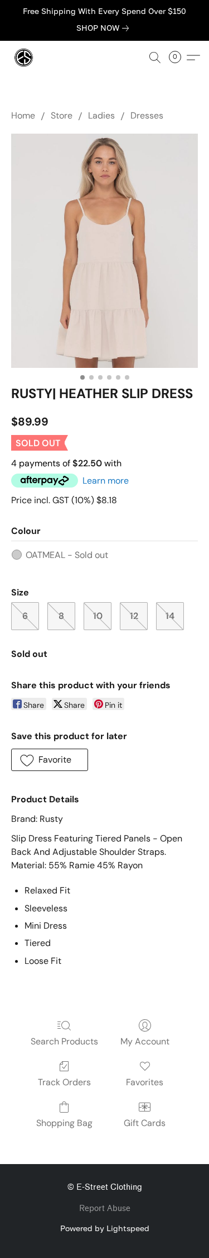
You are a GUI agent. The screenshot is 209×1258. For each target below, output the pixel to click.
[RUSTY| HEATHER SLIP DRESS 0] (104, 251)
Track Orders (64, 1082)
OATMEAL (67, 555)
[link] (104, 28)
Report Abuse (104, 1208)
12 (134, 616)
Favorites (144, 1082)
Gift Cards (145, 1123)
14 (170, 616)
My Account (144, 1041)
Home (23, 115)
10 (98, 616)
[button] (24, 57)
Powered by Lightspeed (104, 1228)
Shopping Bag (64, 1123)
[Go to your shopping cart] (178, 57)
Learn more (105, 480)
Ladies (101, 115)
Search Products (64, 1041)
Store (61, 115)
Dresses (146, 115)
